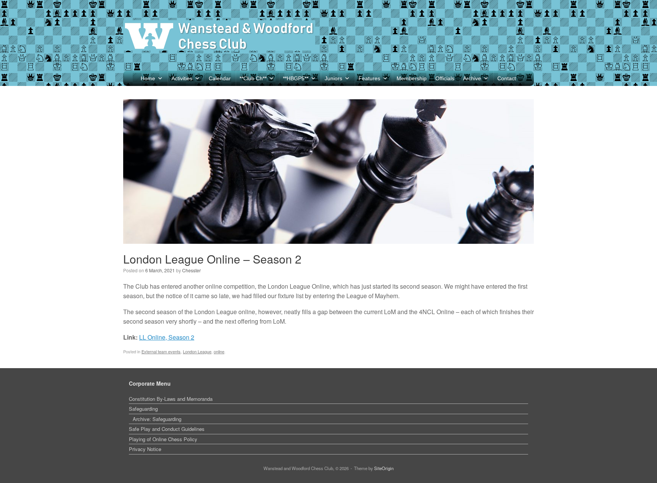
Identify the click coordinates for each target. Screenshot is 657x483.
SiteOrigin (384, 468)
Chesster (191, 270)
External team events (161, 351)
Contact (506, 78)
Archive (472, 78)
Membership (412, 78)
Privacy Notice (145, 449)
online (219, 351)
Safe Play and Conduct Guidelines (167, 428)
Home (148, 78)
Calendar (220, 78)
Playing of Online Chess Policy (163, 439)
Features (369, 78)
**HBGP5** (295, 78)
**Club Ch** (253, 78)
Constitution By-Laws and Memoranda (171, 398)
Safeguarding (143, 408)
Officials (444, 78)
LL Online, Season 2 (166, 337)
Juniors (333, 78)
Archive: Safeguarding (157, 419)
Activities (181, 78)
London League (197, 351)
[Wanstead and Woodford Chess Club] (219, 35)
